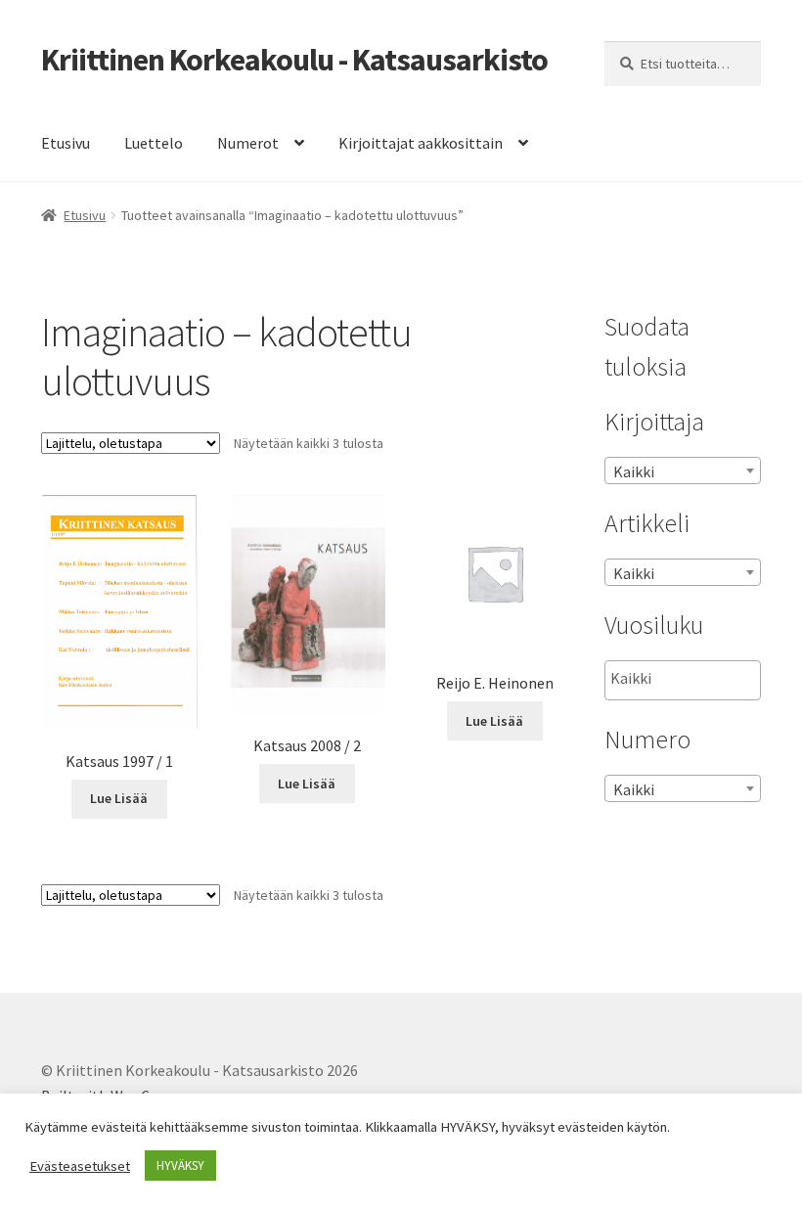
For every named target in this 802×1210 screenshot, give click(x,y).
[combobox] (682, 470)
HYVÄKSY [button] (180, 1165)
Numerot (248, 143)
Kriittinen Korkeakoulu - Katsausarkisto (294, 59)
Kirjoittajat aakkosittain (420, 143)
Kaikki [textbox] (633, 471)
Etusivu (65, 143)
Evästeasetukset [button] (79, 1166)
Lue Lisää (119, 798)
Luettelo (153, 143)
